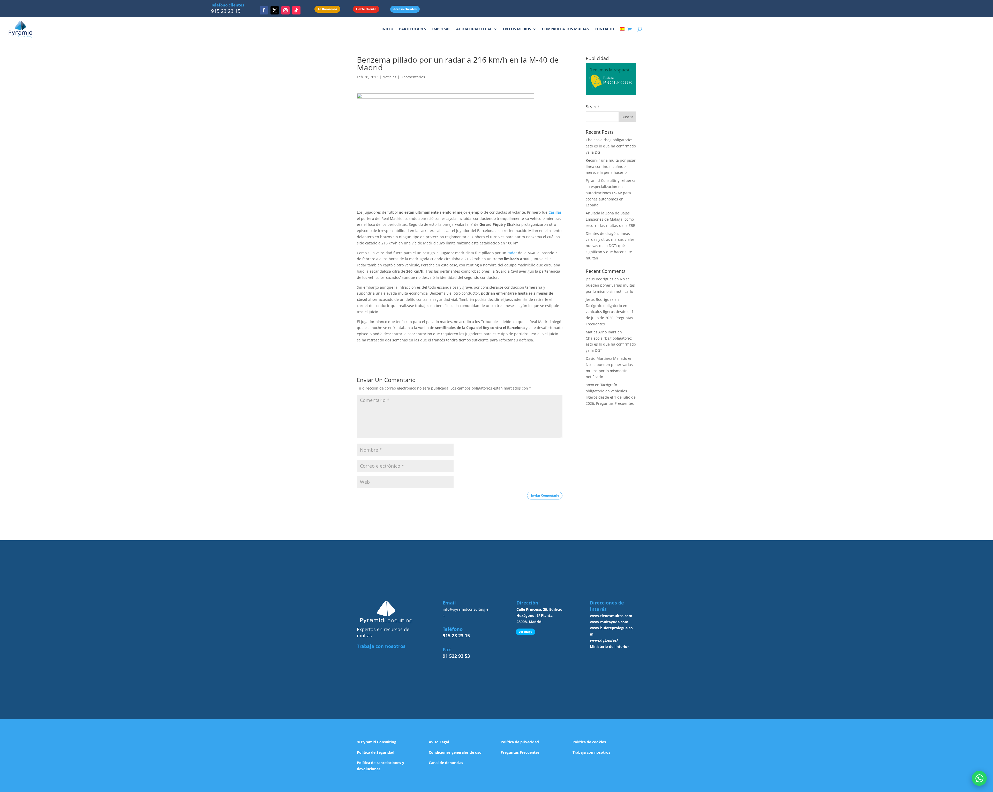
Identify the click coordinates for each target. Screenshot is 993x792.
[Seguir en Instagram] (285, 10)
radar (512, 252)
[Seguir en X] (274, 10)
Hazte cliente (366, 9)
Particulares (412, 28)
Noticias (389, 76)
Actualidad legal (474, 28)
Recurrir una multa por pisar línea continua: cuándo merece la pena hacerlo (611, 166)
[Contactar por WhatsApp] (979, 778)
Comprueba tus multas (565, 28)
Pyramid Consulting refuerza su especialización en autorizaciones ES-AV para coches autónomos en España (610, 192)
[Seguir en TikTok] (296, 10)
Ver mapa (525, 631)
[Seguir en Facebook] (264, 10)
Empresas (441, 28)
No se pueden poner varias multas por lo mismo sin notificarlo (610, 285)
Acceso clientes (405, 9)
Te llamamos (327, 9)
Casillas (555, 212)
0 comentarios (413, 76)
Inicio (387, 28)
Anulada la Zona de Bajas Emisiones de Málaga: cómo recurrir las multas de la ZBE (610, 219)
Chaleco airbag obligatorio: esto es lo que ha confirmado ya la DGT (611, 146)
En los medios (517, 28)
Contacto (604, 28)
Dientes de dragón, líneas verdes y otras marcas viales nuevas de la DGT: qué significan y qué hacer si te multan (610, 245)
